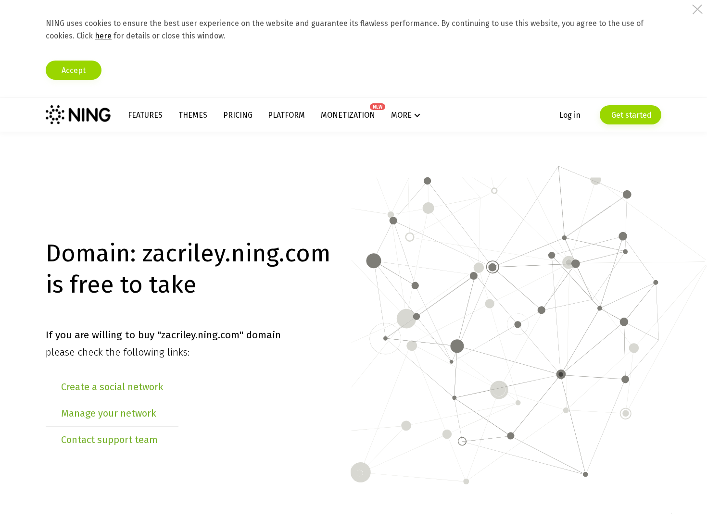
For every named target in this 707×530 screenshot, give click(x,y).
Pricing (237, 115)
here (103, 35)
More (401, 115)
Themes (192, 115)
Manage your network (108, 413)
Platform (286, 115)
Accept (74, 70)
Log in (570, 115)
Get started (630, 115)
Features (145, 115)
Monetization (348, 115)
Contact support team (109, 439)
